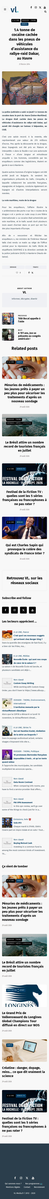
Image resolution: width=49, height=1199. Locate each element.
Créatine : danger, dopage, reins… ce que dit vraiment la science (23, 1072)
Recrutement (39, 1187)
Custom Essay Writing (24, 683)
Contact (27, 1187)
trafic (36, 267)
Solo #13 (18, 823)
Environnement (38, 700)
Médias (20, 522)
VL (24, 292)
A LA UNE (15, 20)
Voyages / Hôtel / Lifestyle (19, 423)
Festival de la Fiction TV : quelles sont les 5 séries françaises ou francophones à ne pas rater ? (24, 1125)
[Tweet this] (32, 272)
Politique (35, 751)
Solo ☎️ (27, 819)
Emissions (18, 819)
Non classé (19, 679)
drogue (13, 267)
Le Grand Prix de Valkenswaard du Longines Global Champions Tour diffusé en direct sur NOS (22, 1019)
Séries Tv (21, 469)
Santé (19, 362)
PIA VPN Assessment (23, 802)
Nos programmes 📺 (34, 1183)
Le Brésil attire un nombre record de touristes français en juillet (24, 446)
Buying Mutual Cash (23, 843)
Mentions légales (13, 1187)
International (20, 703)
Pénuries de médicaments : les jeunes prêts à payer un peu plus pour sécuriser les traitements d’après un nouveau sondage (24, 393)
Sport (22, 990)
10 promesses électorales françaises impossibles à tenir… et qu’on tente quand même (24, 758)
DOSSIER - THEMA (29, 20)
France (24, 24)
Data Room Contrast (23, 782)
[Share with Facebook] (29, 272)
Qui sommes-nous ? (13, 1183)
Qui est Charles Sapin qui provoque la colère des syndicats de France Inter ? (25, 549)
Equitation (12, 990)
